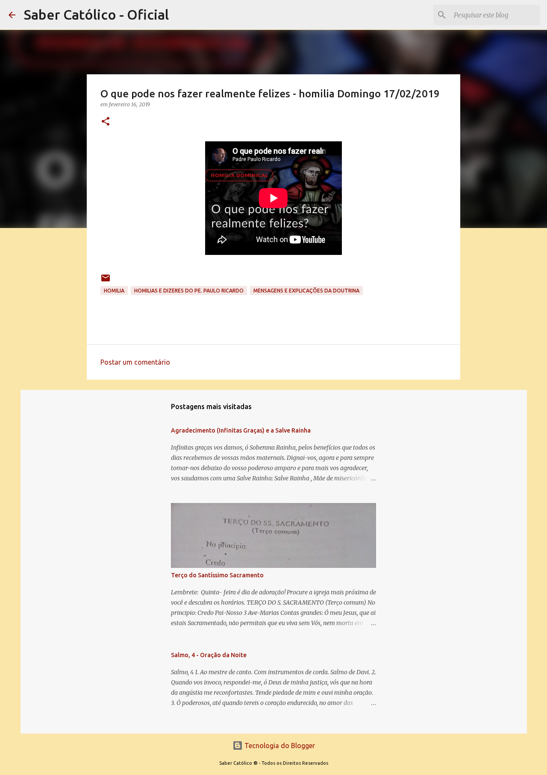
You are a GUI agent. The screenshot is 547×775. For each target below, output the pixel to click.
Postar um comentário (135, 362)
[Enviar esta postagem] (105, 281)
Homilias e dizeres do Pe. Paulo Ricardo (189, 290)
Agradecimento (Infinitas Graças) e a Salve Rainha (241, 430)
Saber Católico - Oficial (96, 14)
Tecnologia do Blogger (279, 745)
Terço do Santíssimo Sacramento (217, 575)
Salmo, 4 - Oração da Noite (209, 655)
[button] (105, 122)
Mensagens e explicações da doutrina (306, 290)
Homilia (114, 290)
